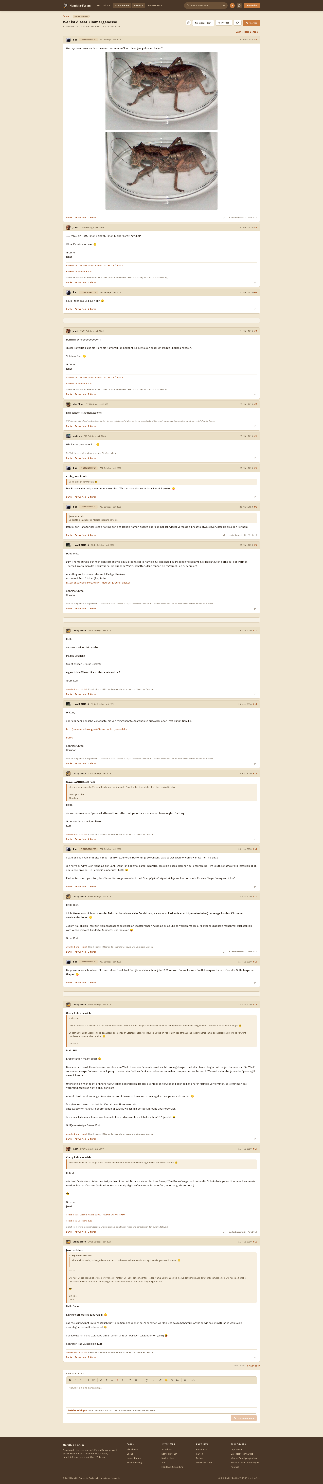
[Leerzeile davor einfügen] (147, 1380)
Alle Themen (122, 5)
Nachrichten (168, 1458)
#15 (255, 961)
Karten (199, 1453)
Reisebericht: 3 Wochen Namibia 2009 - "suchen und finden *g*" (95, 265)
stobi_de (77, 436)
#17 (255, 1149)
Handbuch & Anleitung (172, 1467)
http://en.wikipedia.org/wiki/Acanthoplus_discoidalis (96, 729)
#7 (255, 468)
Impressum (236, 1449)
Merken (223, 22)
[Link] (160, 1380)
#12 (255, 773)
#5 (255, 404)
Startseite (102, 5)
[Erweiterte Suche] (223, 5)
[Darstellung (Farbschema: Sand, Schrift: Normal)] (239, 5)
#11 (255, 704)
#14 (255, 896)
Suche (130, 1453)
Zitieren (92, 217)
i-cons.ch (115, 1478)
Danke (69, 217)
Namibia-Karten (204, 1462)
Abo (164, 1462)
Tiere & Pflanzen (81, 16)
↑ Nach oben (253, 1365)
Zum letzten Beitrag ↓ (248, 31)
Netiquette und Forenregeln (245, 1462)
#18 (255, 1241)
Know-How (154, 5)
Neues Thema (134, 1458)
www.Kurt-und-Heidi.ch (76, 689)
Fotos (69, 737)
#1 (255, 39)
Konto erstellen (169, 1453)
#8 (255, 507)
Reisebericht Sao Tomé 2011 (79, 271)
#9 (255, 545)
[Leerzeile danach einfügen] (153, 1380)
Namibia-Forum (80, 5)
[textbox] (161, 1395)
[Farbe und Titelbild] (237, 23)
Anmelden (251, 5)
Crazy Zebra (79, 630)
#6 (255, 436)
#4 (255, 331)
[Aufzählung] (130, 1380)
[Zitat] (141, 1380)
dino (75, 39)
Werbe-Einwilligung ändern (244, 1458)
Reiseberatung (134, 1462)
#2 (255, 227)
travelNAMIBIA (81, 545)
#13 (255, 849)
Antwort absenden (244, 1418)
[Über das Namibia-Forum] (65, 5)
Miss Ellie (78, 404)
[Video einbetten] (172, 1380)
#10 (255, 630)
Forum (137, 5)
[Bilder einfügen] (185, 1380)
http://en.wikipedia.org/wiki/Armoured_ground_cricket (98, 582)
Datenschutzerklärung (242, 1453)
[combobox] (205, 6)
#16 (255, 1004)
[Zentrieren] (135, 1380)
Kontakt (235, 1467)
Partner (200, 1458)
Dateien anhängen (77, 1410)
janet (75, 227)
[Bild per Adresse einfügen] (177, 1380)
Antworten (251, 23)
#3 (255, 292)
